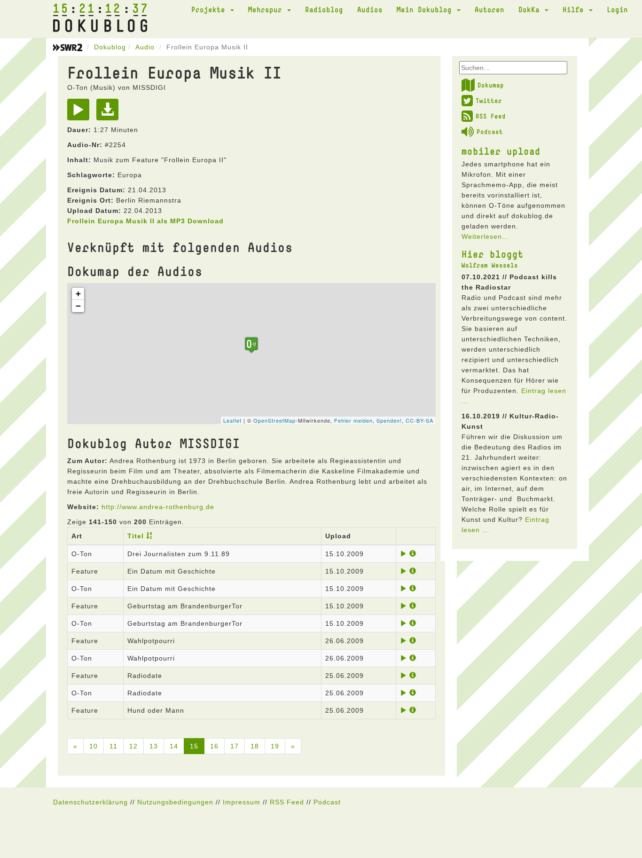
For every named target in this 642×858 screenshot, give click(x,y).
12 (133, 746)
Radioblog (324, 9)
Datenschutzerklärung (90, 802)
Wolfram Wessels (490, 265)
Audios (370, 9)
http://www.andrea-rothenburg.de (158, 507)
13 (153, 746)
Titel (135, 536)
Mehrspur (267, 9)
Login (617, 9)
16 (214, 746)
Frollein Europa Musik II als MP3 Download (145, 221)
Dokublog (110, 47)
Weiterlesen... (485, 236)
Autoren (489, 9)
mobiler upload (501, 151)
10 (93, 746)
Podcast (490, 131)
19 (275, 746)
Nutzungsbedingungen (175, 802)
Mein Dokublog (426, 9)
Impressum (241, 802)
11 (113, 746)
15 (194, 746)
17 (234, 746)
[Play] (80, 113)
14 (174, 746)
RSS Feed (491, 116)
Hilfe (575, 9)
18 (255, 746)
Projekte (210, 9)
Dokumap (491, 85)
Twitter (489, 100)
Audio (145, 47)
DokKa (531, 9)
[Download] (109, 113)
